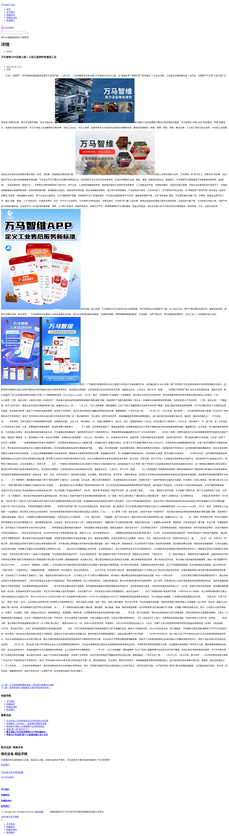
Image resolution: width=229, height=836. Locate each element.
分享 (8, 69)
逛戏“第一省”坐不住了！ (17, 729)
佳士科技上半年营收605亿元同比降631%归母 (27, 721)
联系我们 (5, 765)
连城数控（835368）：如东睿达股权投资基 (26, 723)
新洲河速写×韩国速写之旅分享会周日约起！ (30, 687)
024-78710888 (7, 27)
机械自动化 (6, 801)
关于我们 (5, 789)
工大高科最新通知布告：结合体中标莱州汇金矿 (32, 685)
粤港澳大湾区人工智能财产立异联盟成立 (25, 726)
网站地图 (39, 812)
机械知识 (5, 795)
